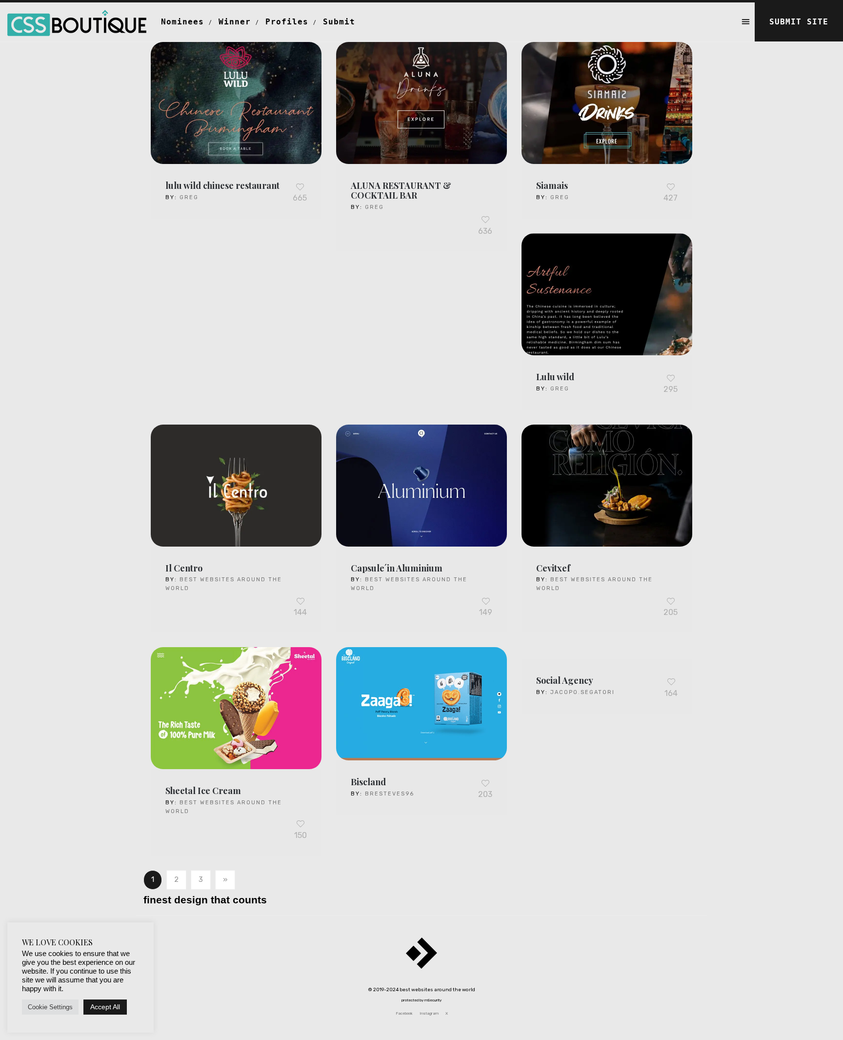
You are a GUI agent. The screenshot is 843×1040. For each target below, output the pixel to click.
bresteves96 (389, 794)
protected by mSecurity (421, 1000)
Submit (339, 21)
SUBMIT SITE (798, 21)
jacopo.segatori (582, 692)
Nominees (182, 21)
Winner (235, 21)
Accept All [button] (105, 1007)
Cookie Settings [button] (50, 1007)
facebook (404, 1013)
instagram (429, 1013)
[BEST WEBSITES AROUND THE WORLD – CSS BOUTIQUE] (77, 14)
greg (189, 197)
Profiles (286, 21)
